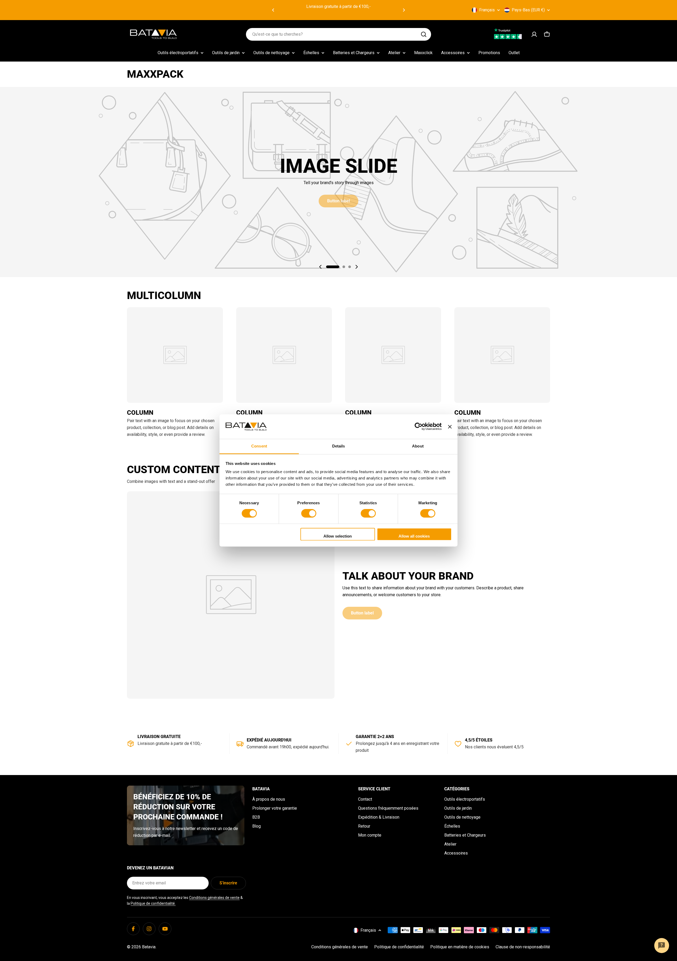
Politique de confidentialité (399, 946)
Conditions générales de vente (214, 897)
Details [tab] (338, 446)
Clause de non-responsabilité (523, 946)
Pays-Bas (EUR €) (528, 9)
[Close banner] (450, 426)
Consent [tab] (259, 446)
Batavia (148, 946)
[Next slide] (356, 267)
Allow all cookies (414, 536)
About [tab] (418, 446)
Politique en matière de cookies (459, 946)
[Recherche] (423, 34)
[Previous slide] (320, 267)
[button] (273, 10)
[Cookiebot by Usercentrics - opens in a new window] (418, 427)
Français (487, 9)
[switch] (308, 513)
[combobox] (338, 34)
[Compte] (534, 34)
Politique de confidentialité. (153, 903)
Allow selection (337, 536)
